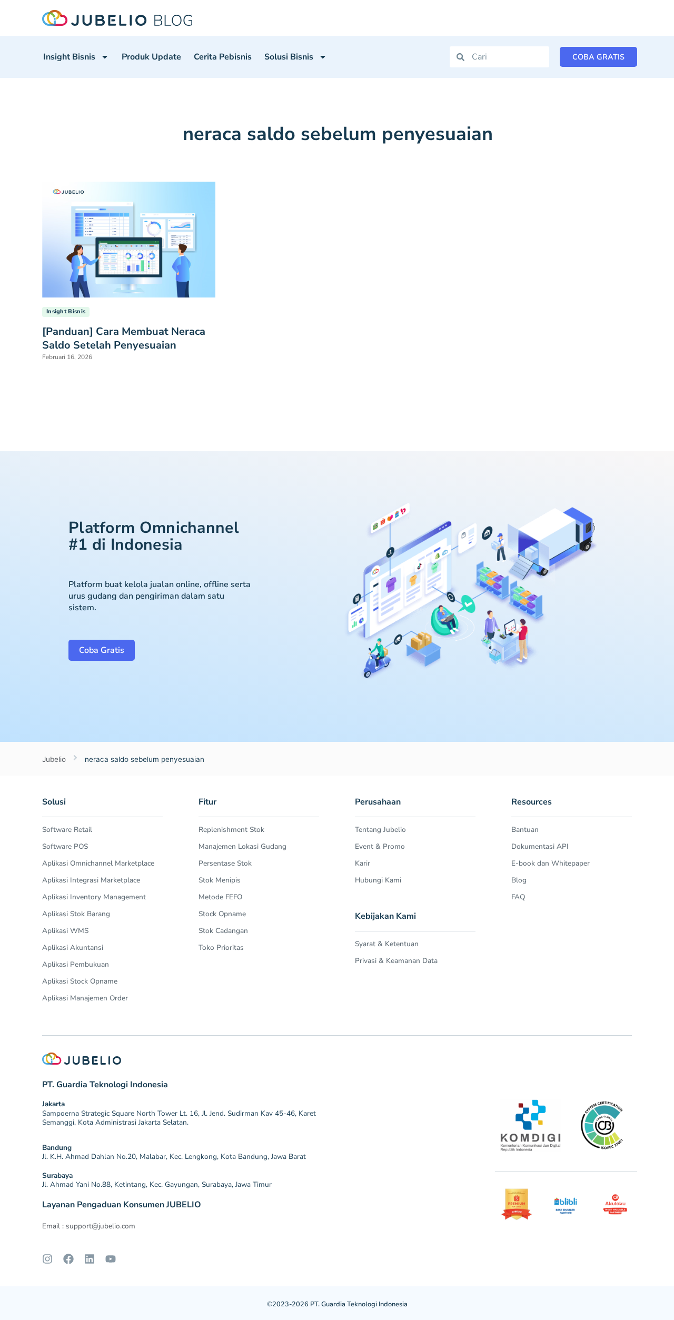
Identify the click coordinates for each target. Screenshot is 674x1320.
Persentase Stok (225, 863)
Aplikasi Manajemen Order (85, 998)
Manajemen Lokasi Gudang (242, 846)
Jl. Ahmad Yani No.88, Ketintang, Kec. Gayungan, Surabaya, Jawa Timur (157, 1184)
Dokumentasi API (540, 846)
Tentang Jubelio (380, 830)
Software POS (65, 846)
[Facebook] (68, 1259)
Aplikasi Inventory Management (94, 897)
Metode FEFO (220, 897)
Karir (362, 863)
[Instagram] (47, 1259)
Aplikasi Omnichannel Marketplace (98, 863)
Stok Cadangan (223, 931)
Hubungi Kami (378, 880)
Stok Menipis (220, 880)
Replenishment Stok (231, 830)
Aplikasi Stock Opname (79, 981)
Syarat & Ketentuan (387, 944)
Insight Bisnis (69, 57)
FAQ (518, 897)
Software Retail (67, 830)
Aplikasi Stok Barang (76, 914)
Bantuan (525, 830)
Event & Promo (380, 846)
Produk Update (151, 57)
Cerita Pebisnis (223, 57)
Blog (519, 880)
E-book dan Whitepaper (550, 863)
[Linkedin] (89, 1259)
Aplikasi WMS (65, 931)
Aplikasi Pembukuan (75, 964)
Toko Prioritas (221, 947)
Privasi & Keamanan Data (396, 961)
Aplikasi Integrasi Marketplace (91, 880)
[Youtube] (110, 1259)
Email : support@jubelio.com (88, 1226)
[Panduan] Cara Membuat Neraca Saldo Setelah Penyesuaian (123, 338)
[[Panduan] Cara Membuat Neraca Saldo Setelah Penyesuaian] (128, 238)
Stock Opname (222, 914)
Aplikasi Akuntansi (72, 947)
